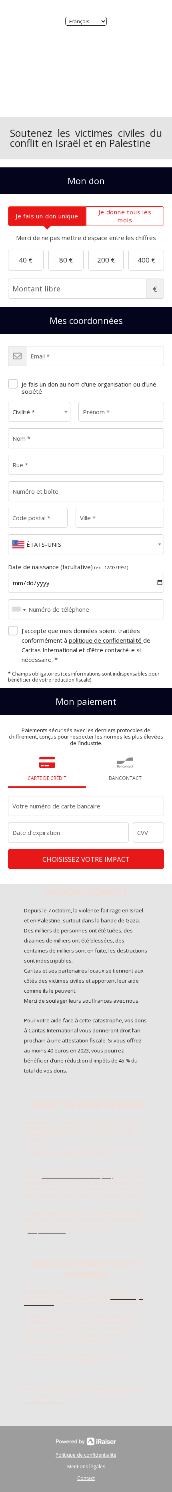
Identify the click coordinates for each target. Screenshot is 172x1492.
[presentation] (47, 216)
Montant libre (155, 289)
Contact (86, 1478)
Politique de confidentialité (86, 1454)
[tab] (47, 216)
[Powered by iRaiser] (86, 1441)
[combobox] (39, 412)
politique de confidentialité (106, 640)
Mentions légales (86, 1466)
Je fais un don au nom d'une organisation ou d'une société (89, 387)
